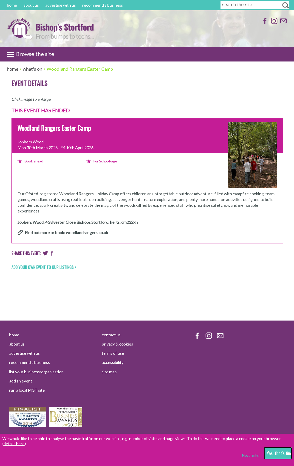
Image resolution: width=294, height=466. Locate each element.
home (12, 5)
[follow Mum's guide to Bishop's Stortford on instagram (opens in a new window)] (273, 23)
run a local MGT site (27, 390)
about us (31, 5)
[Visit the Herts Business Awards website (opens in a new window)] (65, 425)
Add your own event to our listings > (43, 267)
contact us (111, 334)
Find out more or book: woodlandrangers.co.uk (66, 232)
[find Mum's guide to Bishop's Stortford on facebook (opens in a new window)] (264, 23)
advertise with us (60, 5)
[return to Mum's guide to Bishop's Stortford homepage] (20, 38)
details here (14, 443)
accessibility (113, 362)
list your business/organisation (36, 371)
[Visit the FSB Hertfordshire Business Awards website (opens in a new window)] (27, 425)
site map (109, 371)
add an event (20, 380)
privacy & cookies (117, 343)
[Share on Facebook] (52, 254)
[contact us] (283, 23)
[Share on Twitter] (45, 254)
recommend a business (102, 5)
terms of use (113, 353)
